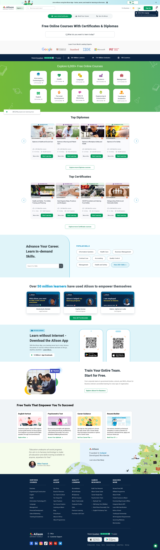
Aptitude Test (97, 501)
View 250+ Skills (119, 265)
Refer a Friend (117, 510)
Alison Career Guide (97, 491)
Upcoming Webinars (118, 520)
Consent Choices (110, 545)
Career (83, 16)
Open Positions (57, 501)
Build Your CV (111, 437)
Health (32, 498)
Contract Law (83, 258)
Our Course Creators (59, 504)
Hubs (73, 507)
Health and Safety (101, 265)
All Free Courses (76, 498)
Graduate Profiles (77, 504)
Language (33, 504)
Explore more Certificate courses (80, 227)
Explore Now (22, 437)
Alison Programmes (59, 520)
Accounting (99, 258)
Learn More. (47, 350)
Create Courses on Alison (120, 498)
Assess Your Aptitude (54, 437)
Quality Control (115, 258)
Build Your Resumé (97, 488)
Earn (103, 16)
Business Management (123, 252)
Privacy (98, 545)
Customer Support (56, 537)
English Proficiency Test (100, 510)
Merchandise (116, 523)
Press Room (57, 513)
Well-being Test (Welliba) (100, 504)
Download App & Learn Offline (121, 501)
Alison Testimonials (77, 501)
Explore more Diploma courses (80, 167)
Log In (139, 8)
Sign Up (148, 8)
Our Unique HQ (57, 498)
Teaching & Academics (36, 516)
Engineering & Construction (38, 491)
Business (32, 488)
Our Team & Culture (59, 494)
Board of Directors (58, 491)
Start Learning (46, 156)
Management (83, 265)
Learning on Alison (58, 507)
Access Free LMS (118, 488)
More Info (36, 156)
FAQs (52, 534)
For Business (125, 8)
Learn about (96, 460)
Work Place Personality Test (101, 507)
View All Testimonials (80, 318)
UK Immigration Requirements (121, 516)
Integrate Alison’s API (119, 504)
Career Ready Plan (96, 494)
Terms (103, 545)
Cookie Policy (120, 545)
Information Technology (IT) (38, 501)
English (32, 494)
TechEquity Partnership (119, 513)
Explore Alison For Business (96, 391)
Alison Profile (116, 494)
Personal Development (36, 510)
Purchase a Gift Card (78, 513)
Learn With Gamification (120, 507)
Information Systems (86, 252)
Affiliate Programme (119, 491)
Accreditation (76, 488)
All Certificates (76, 491)
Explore (19, 8)
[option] (42, 142)
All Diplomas (75, 494)
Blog (54, 510)
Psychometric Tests (97, 498)
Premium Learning (77, 510)
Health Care (104, 252)
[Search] (28, 8)
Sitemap (127, 545)
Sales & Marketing (35, 513)
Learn (61, 16)
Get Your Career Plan (84, 437)
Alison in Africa (57, 516)
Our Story (56, 488)
